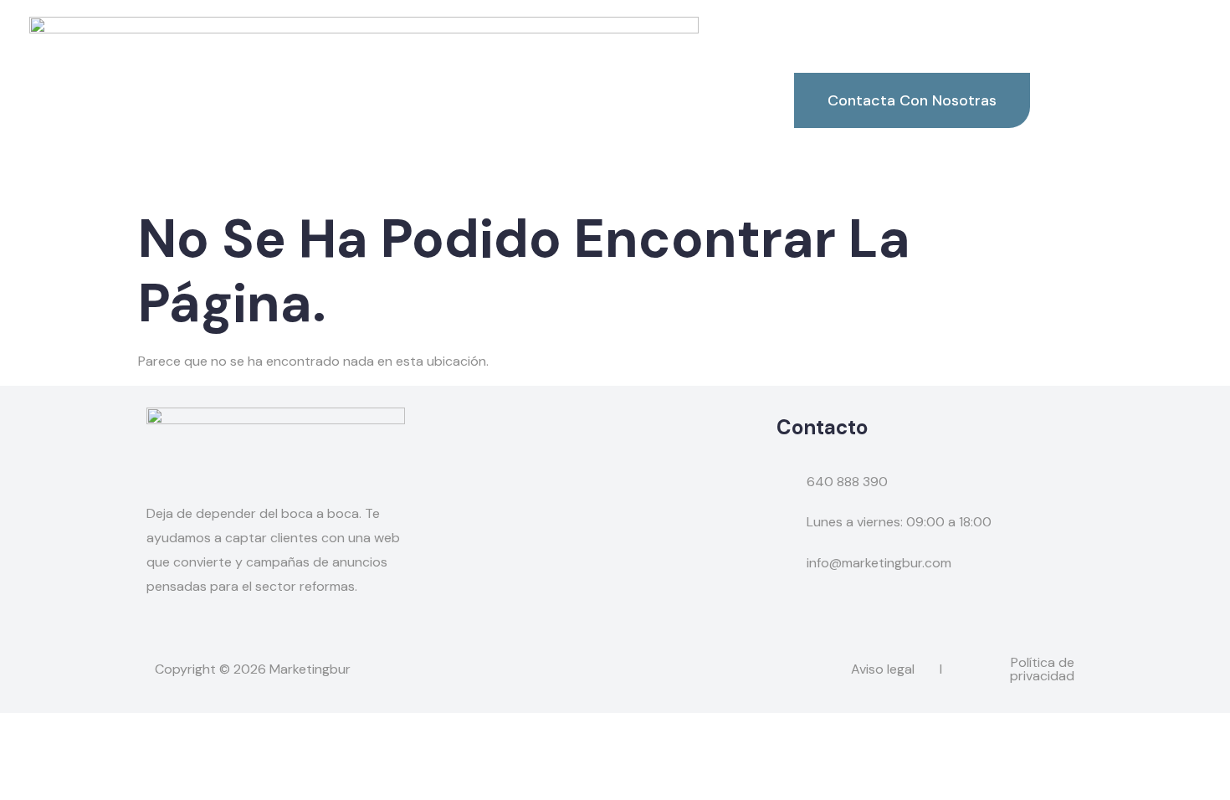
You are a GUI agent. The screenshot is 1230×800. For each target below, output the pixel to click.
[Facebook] (156, 638)
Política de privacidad (1042, 669)
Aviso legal (883, 669)
